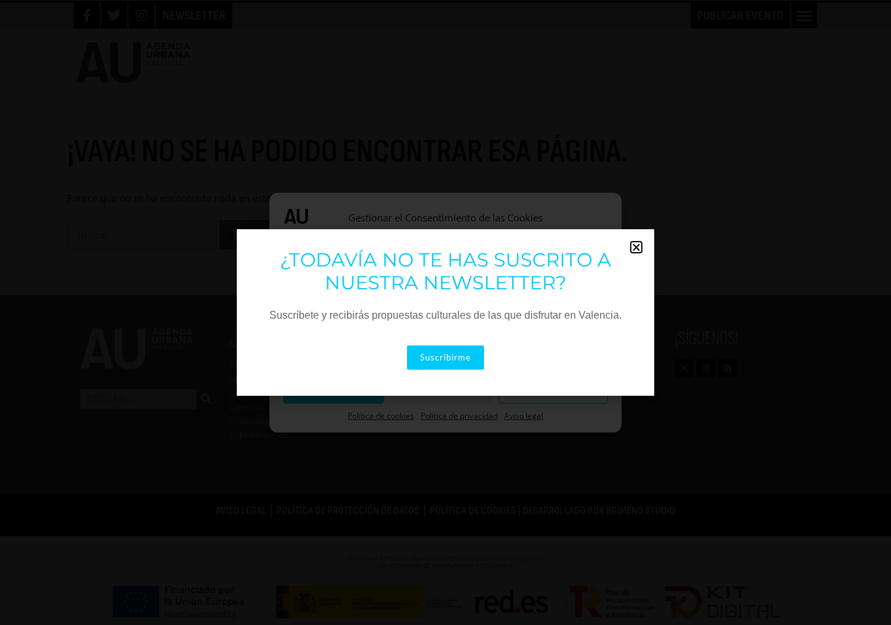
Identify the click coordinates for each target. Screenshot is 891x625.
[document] (445, 312)
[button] (636, 247)
